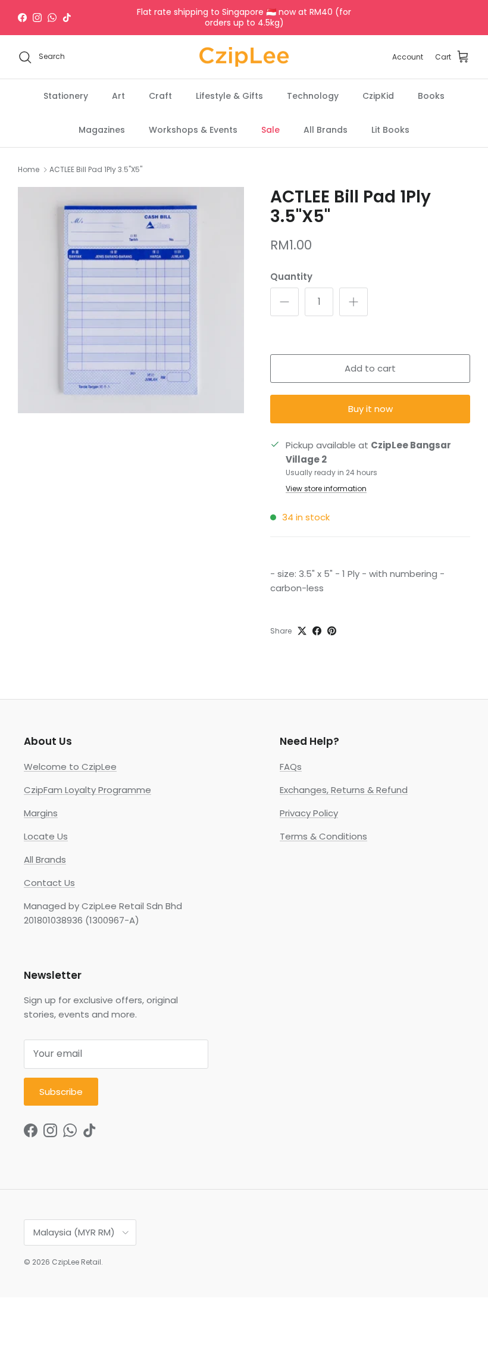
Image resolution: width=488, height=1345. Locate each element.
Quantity (291, 276)
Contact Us (49, 882)
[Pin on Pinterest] (331, 630)
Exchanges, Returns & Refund (344, 790)
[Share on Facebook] (316, 630)
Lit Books (390, 130)
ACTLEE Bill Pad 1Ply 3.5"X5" (95, 169)
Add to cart (370, 368)
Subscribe (61, 1091)
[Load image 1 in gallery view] (131, 300)
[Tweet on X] (302, 630)
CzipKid (378, 96)
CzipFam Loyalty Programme (87, 790)
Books (431, 96)
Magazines (102, 130)
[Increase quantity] (353, 302)
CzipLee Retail (76, 1262)
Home (28, 169)
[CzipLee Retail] (244, 57)
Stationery (65, 96)
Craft (160, 96)
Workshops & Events (193, 130)
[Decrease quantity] (284, 302)
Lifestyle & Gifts (229, 96)
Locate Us (46, 836)
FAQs (291, 766)
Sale (270, 130)
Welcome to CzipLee (70, 766)
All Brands (326, 130)
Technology (313, 96)
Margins (41, 813)
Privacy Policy (309, 813)
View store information (326, 488)
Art (118, 96)
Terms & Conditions (323, 836)
